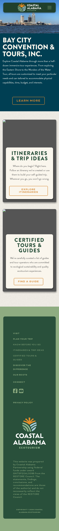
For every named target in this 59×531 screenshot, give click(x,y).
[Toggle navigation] (49, 7)
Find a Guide (28, 281)
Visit (16, 333)
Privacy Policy (23, 402)
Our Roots (20, 375)
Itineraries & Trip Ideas (28, 350)
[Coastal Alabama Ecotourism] (29, 7)
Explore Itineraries (28, 191)
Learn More (28, 101)
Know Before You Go (27, 344)
